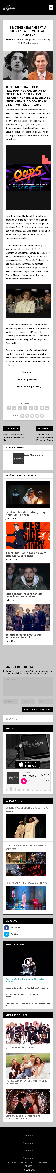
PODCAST (28, 1166)
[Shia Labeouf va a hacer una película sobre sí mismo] (28, 576)
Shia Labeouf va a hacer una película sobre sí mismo (24, 595)
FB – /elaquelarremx (28, 379)
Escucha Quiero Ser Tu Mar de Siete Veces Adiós (27, 988)
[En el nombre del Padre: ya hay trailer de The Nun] (28, 494)
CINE (20, 43)
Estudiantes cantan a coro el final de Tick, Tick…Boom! (27, 995)
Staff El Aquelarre (28, 39)
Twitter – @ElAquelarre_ (28, 386)
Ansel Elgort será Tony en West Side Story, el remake (26, 554)
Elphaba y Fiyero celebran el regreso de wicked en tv (28, 1004)
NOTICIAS (11, 1162)
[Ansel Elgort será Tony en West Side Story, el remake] (28, 535)
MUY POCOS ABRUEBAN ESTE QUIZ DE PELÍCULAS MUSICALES (23, 1117)
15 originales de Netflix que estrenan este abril (23, 636)
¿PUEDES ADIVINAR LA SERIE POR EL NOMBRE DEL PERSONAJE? (26, 1082)
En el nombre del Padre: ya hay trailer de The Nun (26, 513)
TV (26, 1162)
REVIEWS (43, 1162)
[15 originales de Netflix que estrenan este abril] (28, 617)
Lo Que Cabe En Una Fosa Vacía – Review (26, 883)
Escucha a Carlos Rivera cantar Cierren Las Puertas (25, 980)
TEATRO (33, 1162)
